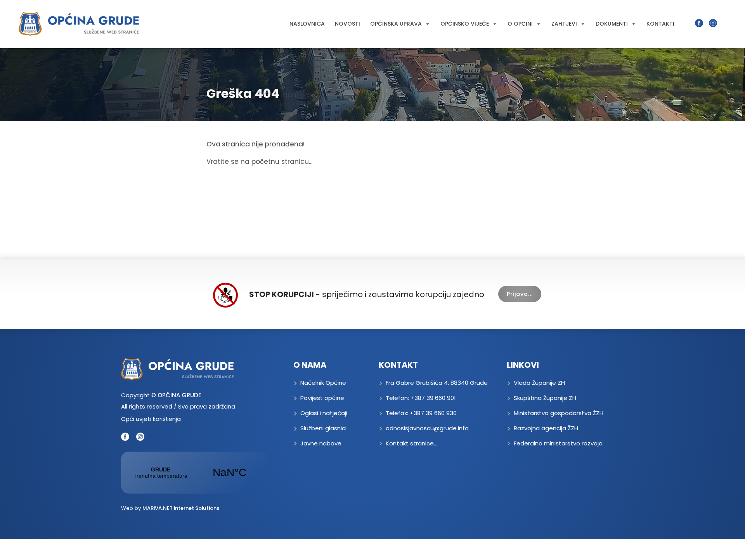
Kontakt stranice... (411, 443)
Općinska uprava (396, 24)
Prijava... (520, 294)
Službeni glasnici (323, 428)
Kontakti (660, 24)
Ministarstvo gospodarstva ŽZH (558, 413)
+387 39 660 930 (433, 413)
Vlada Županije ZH (539, 383)
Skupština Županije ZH (545, 398)
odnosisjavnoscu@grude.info (427, 428)
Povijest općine (322, 398)
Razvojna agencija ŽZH (546, 428)
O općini (520, 24)
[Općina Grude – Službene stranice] (79, 24)
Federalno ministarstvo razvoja (558, 443)
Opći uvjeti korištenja (151, 419)
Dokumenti (612, 24)
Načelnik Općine (323, 383)
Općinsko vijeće (464, 24)
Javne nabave (320, 443)
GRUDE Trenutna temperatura (195, 473)
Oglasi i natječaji (323, 413)
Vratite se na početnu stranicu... (259, 161)
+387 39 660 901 (433, 398)
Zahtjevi (564, 24)
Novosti (347, 24)
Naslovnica (307, 24)
